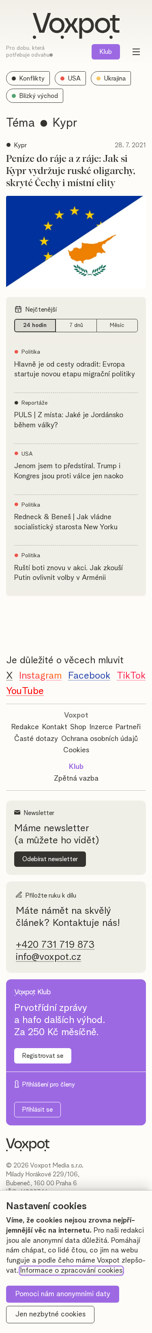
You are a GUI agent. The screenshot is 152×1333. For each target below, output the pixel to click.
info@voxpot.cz (48, 957)
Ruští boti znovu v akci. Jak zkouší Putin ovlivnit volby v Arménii (68, 573)
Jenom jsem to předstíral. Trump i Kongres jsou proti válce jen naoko (68, 471)
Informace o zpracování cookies (71, 1270)
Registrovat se (42, 1056)
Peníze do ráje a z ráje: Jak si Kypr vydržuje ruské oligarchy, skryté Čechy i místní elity (70, 171)
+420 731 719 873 (55, 945)
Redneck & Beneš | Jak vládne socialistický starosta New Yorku (66, 522)
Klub (106, 52)
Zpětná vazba (76, 778)
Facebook (89, 676)
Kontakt (54, 727)
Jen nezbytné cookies (50, 1314)
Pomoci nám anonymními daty (62, 1294)
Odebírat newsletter (50, 859)
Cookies (76, 750)
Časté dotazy (36, 739)
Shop (78, 727)
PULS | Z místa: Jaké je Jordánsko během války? (68, 420)
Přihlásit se (37, 1109)
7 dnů (76, 325)
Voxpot (76, 715)
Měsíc (117, 325)
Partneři (128, 727)
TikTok (131, 676)
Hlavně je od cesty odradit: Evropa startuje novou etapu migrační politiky (74, 369)
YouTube (25, 691)
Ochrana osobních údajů (99, 739)
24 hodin (35, 325)
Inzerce (101, 727)
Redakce (25, 727)
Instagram (40, 676)
